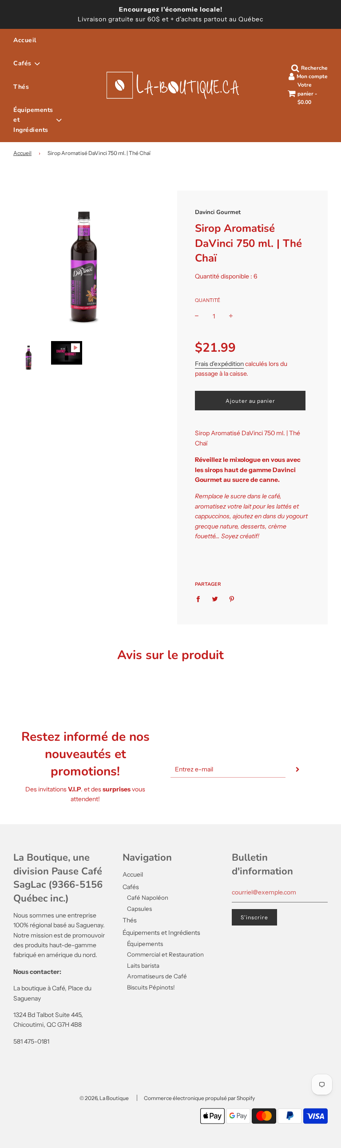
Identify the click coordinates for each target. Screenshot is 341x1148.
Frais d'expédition (219, 364)
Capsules (139, 908)
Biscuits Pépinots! (151, 987)
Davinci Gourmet (218, 212)
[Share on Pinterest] (232, 598)
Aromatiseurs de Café (157, 976)
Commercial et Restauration (165, 954)
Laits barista (143, 965)
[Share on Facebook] (200, 598)
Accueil (24, 40)
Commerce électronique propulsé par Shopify (199, 1098)
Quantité (207, 300)
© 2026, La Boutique (104, 1098)
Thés (21, 87)
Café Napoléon (147, 897)
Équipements (145, 943)
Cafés (131, 887)
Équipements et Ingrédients (161, 933)
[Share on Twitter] (215, 598)
